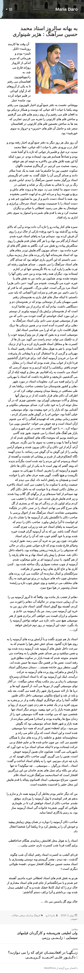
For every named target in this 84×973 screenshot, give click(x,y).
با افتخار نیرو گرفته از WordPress (61, 968)
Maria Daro (66, 9)
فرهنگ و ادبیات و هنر (30, 915)
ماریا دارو (50, 915)
